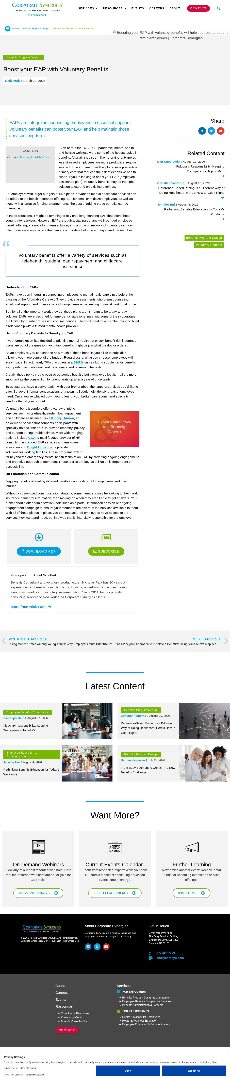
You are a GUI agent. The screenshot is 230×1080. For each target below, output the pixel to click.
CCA (32, 437)
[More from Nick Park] (50, 606)
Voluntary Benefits (209, 245)
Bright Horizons (40, 447)
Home (15, 28)
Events (137, 8)
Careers (156, 8)
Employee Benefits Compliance (28, 712)
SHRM (79, 362)
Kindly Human (62, 418)
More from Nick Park (28, 607)
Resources (113, 8)
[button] (219, 8)
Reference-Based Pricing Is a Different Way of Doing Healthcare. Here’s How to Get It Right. (148, 728)
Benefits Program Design (35, 28)
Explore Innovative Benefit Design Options (114, 426)
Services (86, 8)
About (174, 8)
